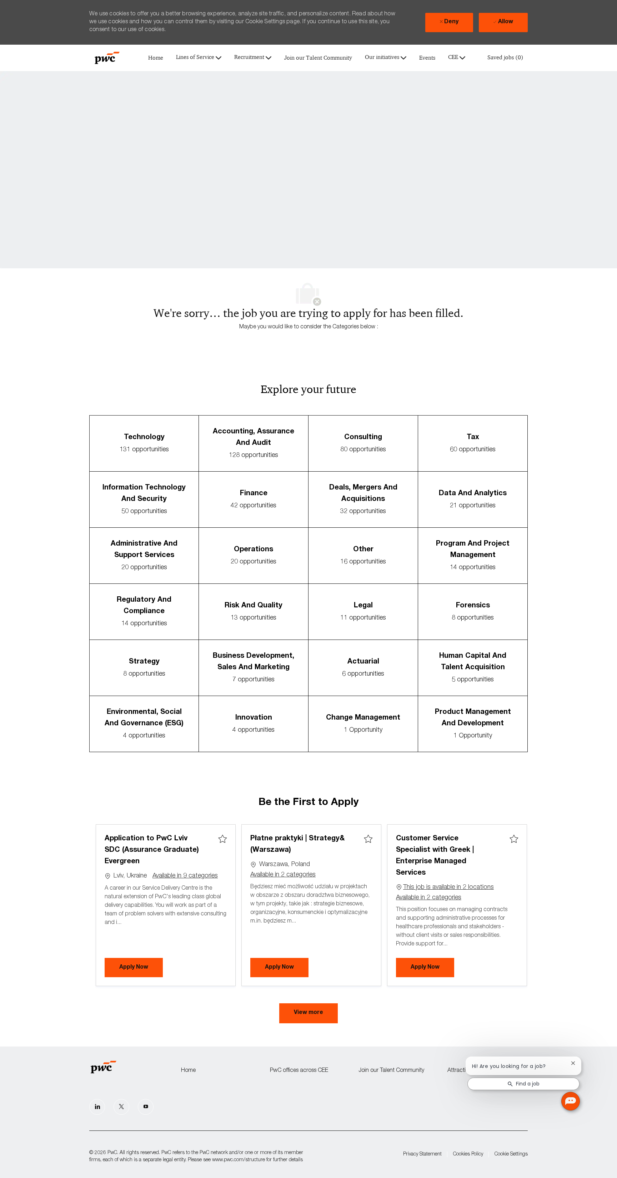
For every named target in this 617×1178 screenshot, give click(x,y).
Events (427, 58)
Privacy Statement (422, 1154)
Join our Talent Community (318, 58)
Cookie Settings (511, 1154)
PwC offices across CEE (299, 1071)
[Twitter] (121, 1107)
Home (155, 58)
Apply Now (141, 967)
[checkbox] (222, 839)
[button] (308, 1013)
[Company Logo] (107, 58)
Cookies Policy (468, 1154)
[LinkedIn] (97, 1107)
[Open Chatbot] (570, 1101)
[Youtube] (146, 1107)
